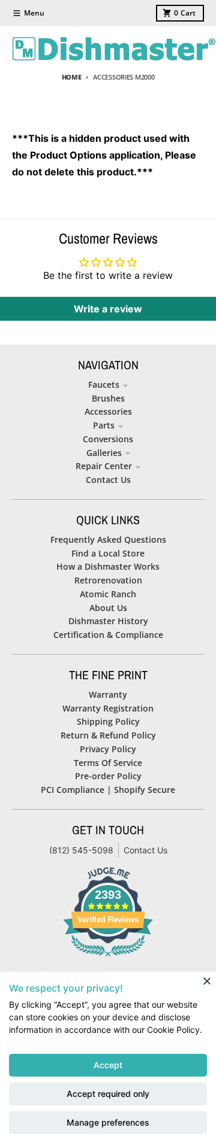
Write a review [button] (108, 309)
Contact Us (145, 850)
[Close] (207, 981)
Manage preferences (108, 1122)
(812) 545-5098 (81, 850)
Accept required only (108, 1094)
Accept (108, 1065)
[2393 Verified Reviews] (108, 958)
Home (72, 76)
